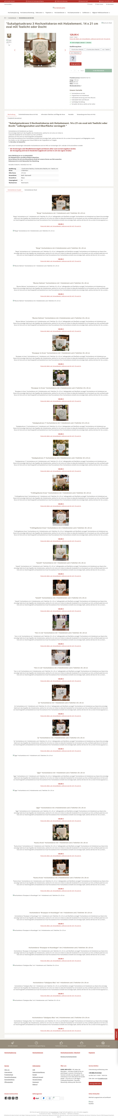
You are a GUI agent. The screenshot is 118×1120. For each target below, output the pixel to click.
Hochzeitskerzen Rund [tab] (31, 190)
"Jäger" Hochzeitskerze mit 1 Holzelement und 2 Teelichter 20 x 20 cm (61, 773)
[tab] (11, 114)
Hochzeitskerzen (38, 1053)
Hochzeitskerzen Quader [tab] (14, 190)
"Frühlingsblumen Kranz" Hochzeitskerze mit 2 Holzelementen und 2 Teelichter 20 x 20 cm (61, 528)
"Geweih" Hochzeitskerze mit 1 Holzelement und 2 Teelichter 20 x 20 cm (61, 563)
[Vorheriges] (15, 50)
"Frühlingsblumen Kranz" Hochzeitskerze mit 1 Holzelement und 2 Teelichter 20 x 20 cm (61, 493)
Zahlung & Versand (38, 1077)
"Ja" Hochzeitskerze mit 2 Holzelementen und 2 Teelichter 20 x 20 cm (61, 738)
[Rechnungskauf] (49, 1098)
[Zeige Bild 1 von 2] (38, 65)
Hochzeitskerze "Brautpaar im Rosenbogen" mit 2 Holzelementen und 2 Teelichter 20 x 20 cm (61, 947)
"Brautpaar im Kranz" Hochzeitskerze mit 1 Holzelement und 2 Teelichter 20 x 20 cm (61, 353)
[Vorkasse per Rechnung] (56, 1098)
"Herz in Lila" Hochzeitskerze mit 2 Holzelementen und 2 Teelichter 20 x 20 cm (61, 668)
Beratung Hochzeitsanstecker (69, 1056)
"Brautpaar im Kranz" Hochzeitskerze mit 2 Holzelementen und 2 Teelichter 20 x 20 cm (61, 388)
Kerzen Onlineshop (91, 1115)
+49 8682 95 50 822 (95, 1073)
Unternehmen (8, 1072)
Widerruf (35, 1084)
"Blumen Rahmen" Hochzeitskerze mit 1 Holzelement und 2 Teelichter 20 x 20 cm (61, 283)
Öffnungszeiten (8, 1082)
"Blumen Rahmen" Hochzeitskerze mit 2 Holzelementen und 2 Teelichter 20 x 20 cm (61, 318)
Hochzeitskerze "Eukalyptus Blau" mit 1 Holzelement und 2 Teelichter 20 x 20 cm (61, 982)
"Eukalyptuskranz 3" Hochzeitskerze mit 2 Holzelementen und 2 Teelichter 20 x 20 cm (60, 458)
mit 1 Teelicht (106, 49)
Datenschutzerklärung (39, 1072)
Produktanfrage (8, 1074)
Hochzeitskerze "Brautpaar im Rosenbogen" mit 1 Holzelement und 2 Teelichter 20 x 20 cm (60, 913)
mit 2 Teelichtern (75, 53)
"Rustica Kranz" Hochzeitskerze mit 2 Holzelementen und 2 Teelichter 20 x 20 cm (61, 878)
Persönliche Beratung (10, 1077)
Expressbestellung (9, 1079)
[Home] (5, 18)
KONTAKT (116, 1034)
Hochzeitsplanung (10, 1053)
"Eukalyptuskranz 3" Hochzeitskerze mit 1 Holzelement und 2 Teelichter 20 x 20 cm (60, 423)
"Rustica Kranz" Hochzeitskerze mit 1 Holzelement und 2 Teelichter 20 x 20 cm (61, 843)
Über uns (6, 1070)
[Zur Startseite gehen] (59, 8)
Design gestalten (75, 64)
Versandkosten (54, 1112)
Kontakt (35, 1074)
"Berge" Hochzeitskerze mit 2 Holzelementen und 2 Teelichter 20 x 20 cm (61, 248)
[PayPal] (43, 1098)
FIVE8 (102, 1115)
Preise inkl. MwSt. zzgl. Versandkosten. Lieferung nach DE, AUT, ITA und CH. (90, 39)
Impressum (36, 1082)
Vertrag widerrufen (95, 1083)
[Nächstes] (65, 50)
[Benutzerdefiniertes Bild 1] (36, 1098)
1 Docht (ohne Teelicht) (77, 49)
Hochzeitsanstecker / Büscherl (70, 1053)
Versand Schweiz (37, 1079)
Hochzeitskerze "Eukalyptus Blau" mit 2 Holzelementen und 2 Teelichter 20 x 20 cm (60, 1017)
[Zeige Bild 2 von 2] (41, 65)
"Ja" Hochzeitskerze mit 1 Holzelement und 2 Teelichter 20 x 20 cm (61, 703)
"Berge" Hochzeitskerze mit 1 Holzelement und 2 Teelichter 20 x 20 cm (61, 213)
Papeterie (92, 1053)
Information (36, 1066)
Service (6, 1066)
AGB (34, 1070)
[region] (36, 50)
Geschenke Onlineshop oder (80, 1115)
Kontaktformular (102, 1078)
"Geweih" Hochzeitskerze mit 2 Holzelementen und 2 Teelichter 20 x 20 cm (60, 598)
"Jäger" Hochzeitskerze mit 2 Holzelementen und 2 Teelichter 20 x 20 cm (61, 808)
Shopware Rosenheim (109, 1115)
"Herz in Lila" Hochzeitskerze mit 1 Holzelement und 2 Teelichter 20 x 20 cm (61, 633)
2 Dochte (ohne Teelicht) (92, 49)
